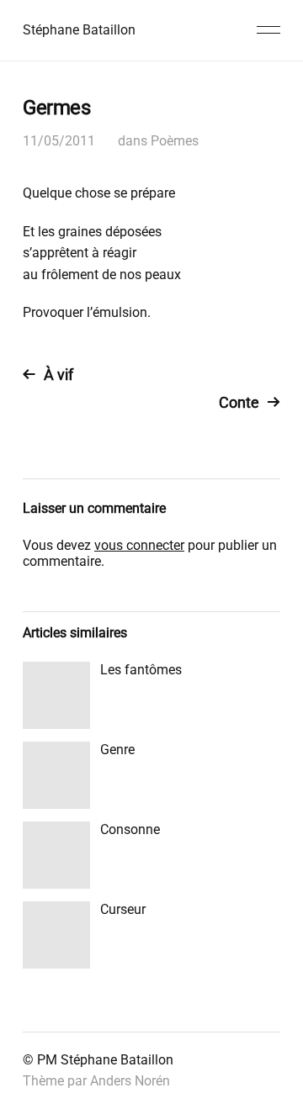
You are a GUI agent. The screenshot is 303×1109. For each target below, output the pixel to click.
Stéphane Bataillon (79, 30)
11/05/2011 (59, 141)
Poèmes (175, 141)
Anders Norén (130, 1081)
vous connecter (139, 545)
